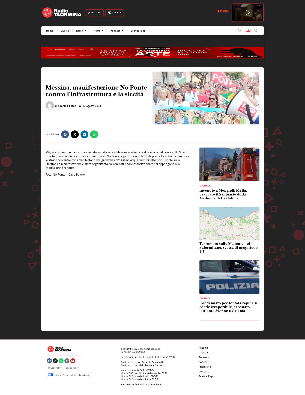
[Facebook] (49, 337)
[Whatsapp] (61, 337)
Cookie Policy (72, 344)
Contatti (204, 348)
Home (49, 30)
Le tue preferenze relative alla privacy (71, 351)
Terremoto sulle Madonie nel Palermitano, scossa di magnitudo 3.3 (228, 224)
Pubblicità (205, 343)
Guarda (203, 328)
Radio (79, 30)
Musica (65, 30)
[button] (65, 111)
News (97, 30)
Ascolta (203, 324)
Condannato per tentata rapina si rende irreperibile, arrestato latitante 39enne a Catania (228, 283)
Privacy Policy (54, 344)
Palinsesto (205, 333)
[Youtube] (72, 337)
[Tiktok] (66, 337)
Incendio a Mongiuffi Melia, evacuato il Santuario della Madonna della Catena (223, 171)
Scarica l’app (138, 30)
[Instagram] (55, 337)
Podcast (115, 30)
